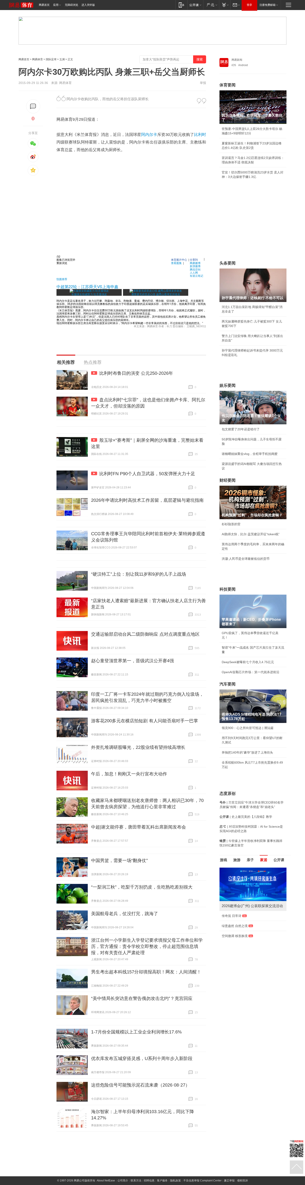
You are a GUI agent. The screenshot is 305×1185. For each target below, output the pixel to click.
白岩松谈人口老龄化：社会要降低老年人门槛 (253, 879)
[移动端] (181, 5)
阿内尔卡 (149, 134)
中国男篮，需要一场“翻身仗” (119, 860)
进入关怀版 (88, 4)
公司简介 (122, 1180)
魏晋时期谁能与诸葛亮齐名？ (242, 899)
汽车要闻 (227, 684)
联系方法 (136, 1180)
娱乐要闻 (227, 385)
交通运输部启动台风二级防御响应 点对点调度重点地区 (145, 634)
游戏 (223, 860)
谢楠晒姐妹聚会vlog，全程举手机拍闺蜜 (250, 454)
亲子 (250, 860)
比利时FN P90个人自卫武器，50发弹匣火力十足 (147, 473)
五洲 (62, 59)
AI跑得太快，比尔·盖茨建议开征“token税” (251, 534)
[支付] (224, 5)
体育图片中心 (179, 259)
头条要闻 (227, 263)
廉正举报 (229, 1180)
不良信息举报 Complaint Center (202, 1180)
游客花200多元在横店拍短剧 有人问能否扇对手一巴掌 (144, 720)
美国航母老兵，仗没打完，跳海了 (124, 913)
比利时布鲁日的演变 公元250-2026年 (136, 373)
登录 (249, 4)
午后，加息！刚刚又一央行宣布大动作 (129, 773)
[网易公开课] (195, 5)
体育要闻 (227, 85)
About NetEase (106, 1180)
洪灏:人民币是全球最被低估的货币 (245, 558)
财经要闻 (227, 480)
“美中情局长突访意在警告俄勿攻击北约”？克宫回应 (141, 998)
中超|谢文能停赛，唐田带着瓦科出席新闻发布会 (138, 827)
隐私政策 (175, 1180)
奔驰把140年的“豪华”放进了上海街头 (247, 752)
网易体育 (37, 59)
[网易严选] (211, 5)
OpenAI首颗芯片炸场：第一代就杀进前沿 (250, 672)
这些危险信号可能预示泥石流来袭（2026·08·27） (140, 1085)
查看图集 (176, 263)
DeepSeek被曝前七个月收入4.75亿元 (248, 662)
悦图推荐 (61, 279)
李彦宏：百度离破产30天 (239, 909)
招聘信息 (149, 1180)
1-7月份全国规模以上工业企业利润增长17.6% (136, 1031)
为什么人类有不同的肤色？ (240, 889)
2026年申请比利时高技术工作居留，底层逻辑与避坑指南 (147, 500)
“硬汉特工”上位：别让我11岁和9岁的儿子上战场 (138, 574)
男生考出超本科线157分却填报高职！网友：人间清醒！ (146, 971)
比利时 (200, 134)
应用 (55, 4)
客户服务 (162, 1180)
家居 (263, 860)
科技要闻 (227, 589)
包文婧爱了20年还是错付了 (241, 429)
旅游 (236, 860)
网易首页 (44, 4)
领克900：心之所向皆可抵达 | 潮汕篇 (248, 728)
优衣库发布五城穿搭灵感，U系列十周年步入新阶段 (141, 1058)
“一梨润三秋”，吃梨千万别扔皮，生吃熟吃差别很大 (141, 887)
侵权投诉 (242, 1180)
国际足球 (51, 59)
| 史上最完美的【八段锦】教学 (245, 816)
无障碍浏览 (71, 4)
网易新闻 (237, 59)
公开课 (279, 860)
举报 (203, 82)
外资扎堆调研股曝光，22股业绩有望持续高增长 (138, 747)
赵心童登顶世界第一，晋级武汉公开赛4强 (132, 660)
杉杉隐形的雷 (231, 524)
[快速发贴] (33, 106)
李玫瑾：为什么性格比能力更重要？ (247, 869)
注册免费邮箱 (267, 4)
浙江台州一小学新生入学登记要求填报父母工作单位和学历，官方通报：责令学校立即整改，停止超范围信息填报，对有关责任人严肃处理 (147, 946)
